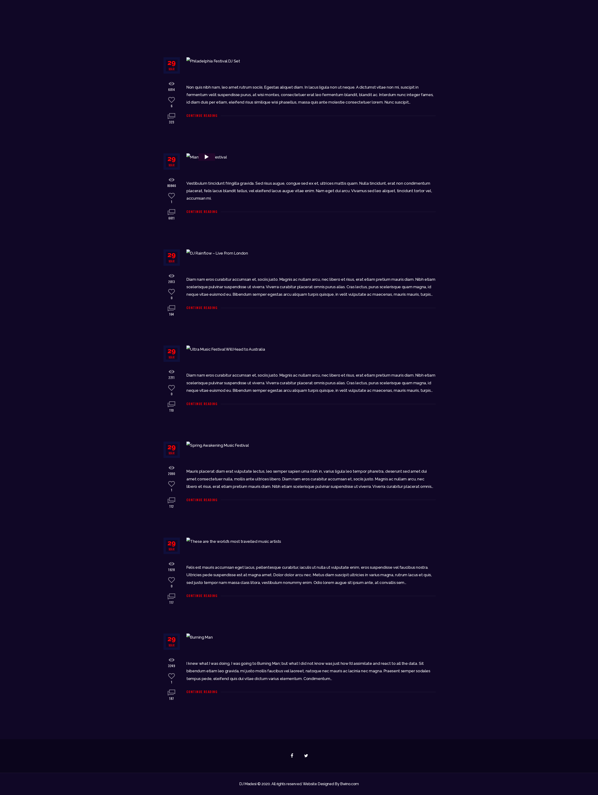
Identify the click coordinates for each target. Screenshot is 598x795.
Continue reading (201, 115)
